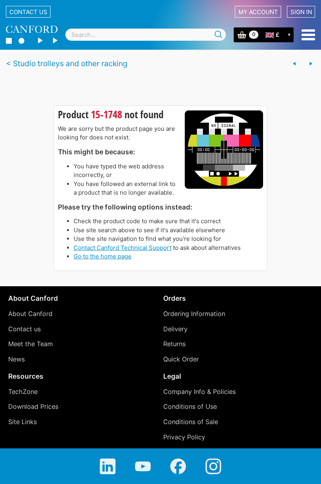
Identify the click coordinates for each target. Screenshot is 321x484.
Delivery (175, 329)
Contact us (28, 12)
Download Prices (33, 406)
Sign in (301, 12)
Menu (308, 34)
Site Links (22, 422)
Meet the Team (30, 344)
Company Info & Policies (199, 392)
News (16, 359)
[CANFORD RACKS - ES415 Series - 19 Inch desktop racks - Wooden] (294, 64)
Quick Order (181, 359)
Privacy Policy (184, 437)
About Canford (30, 314)
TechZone (23, 392)
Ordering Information (194, 314)
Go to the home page (103, 256)
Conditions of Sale (190, 422)
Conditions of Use (190, 406)
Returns (174, 344)
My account (258, 12)
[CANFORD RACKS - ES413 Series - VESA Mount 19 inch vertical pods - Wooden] (311, 64)
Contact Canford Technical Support (122, 247)
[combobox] (145, 35)
